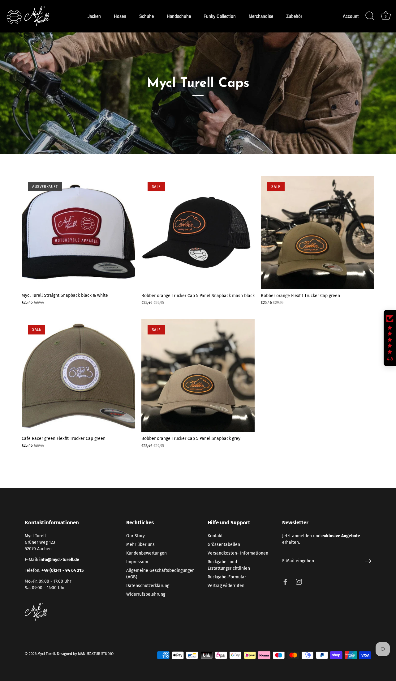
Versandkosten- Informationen (238, 553)
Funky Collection (220, 16)
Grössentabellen (224, 544)
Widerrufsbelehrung (145, 594)
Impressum (137, 561)
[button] (390, 338)
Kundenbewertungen (146, 553)
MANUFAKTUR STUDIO (96, 654)
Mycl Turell (46, 654)
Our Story (135, 535)
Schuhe (146, 16)
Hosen (120, 16)
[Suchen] (370, 16)
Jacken (94, 16)
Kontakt (215, 535)
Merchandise (261, 16)
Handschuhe (179, 16)
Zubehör (294, 16)
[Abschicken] (368, 561)
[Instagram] (299, 581)
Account (351, 16)
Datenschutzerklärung (147, 585)
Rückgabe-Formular (227, 577)
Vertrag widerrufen (226, 585)
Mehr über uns (140, 544)
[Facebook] (285, 581)
